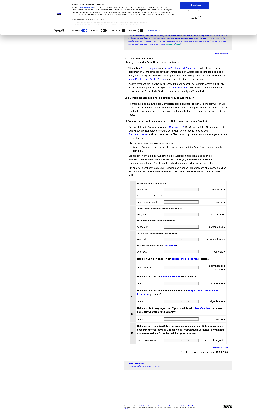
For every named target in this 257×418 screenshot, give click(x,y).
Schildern (223, 43)
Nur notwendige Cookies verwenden (194, 17)
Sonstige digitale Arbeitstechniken (152, 366)
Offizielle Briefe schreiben (197, 43)
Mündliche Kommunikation (204, 365)
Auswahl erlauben (194, 11)
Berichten (211, 43)
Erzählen (206, 43)
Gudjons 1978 (176, 127)
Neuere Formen (206, 41)
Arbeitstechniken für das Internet (136, 366)
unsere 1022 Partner (85, 7)
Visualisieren (214, 365)
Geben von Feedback (169, 245)
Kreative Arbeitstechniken (150, 365)
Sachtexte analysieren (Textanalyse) (148, 43)
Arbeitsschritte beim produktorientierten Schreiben (162, 38)
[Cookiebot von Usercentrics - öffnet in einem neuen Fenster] (59, 30)
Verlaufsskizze (157, 40)
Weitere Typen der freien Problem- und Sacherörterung (189, 41)
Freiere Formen (214, 41)
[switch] (104, 30)
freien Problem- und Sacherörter (181, 68)
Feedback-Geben (170, 276)
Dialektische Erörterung (133, 38)
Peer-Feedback (203, 308)
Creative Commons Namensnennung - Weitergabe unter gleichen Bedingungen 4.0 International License (166, 405)
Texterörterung (222, 41)
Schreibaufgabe (149, 68)
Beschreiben (217, 43)
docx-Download (216, 53)
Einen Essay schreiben (133, 44)
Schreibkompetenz (179, 87)
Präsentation (221, 365)
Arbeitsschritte (145, 38)
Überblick (212, 37)
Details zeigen (152, 30)
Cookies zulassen (194, 5)
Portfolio (165, 365)
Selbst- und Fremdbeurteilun (168, 41)
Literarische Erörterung (133, 43)
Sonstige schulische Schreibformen (157, 44)
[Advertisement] (63, 58)
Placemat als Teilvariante (186, 40)
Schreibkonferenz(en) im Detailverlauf (170, 40)
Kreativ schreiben (144, 44)
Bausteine (154, 41)
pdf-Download (224, 53)
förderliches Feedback (185, 258)
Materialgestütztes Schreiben (183, 43)
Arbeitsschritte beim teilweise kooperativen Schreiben (191, 38)
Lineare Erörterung (219, 37)
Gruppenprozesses (138, 134)
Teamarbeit (159, 365)
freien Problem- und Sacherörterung (147, 79)
